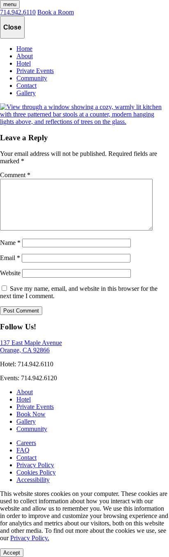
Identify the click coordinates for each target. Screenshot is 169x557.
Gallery (26, 92)
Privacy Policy (35, 464)
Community (31, 78)
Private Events (35, 70)
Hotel (23, 63)
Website (10, 272)
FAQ (23, 450)
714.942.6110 (18, 12)
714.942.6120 (39, 377)
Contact (26, 85)
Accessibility (33, 479)
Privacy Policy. (29, 537)
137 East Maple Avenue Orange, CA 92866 (31, 346)
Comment (15, 174)
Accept (11, 553)
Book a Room (55, 12)
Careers (26, 442)
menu (9, 4)
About (24, 56)
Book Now (31, 414)
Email (10, 257)
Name (10, 242)
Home (24, 48)
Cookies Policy (36, 472)
